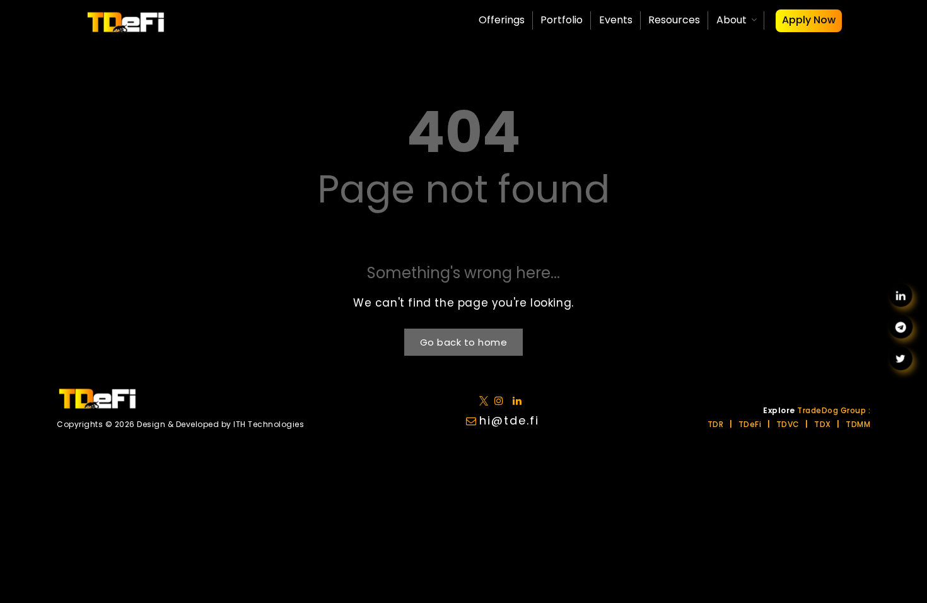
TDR (716, 424)
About (731, 20)
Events (616, 20)
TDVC (788, 424)
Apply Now (809, 20)
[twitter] (486, 400)
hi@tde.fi (509, 420)
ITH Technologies (268, 424)
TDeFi (750, 424)
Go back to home (464, 342)
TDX (822, 424)
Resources (674, 20)
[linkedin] (502, 400)
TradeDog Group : (833, 410)
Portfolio (561, 20)
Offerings (502, 20)
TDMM (858, 424)
